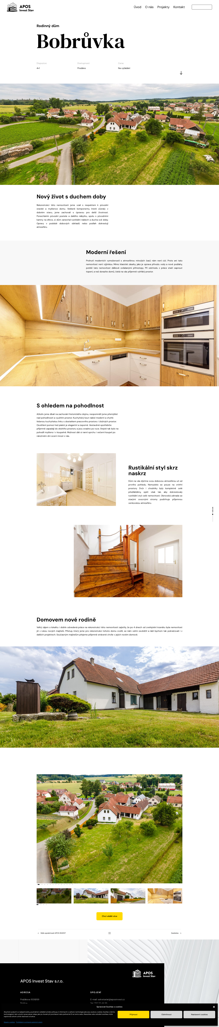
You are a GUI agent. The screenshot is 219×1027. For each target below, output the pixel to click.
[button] (214, 1007)
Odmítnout (166, 1014)
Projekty (163, 7)
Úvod (137, 7)
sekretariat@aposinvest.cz (111, 999)
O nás (149, 7)
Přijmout (133, 1014)
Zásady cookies (9, 1022)
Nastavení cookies (199, 1014)
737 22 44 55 (100, 1003)
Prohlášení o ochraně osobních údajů (29, 1022)
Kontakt (179, 7)
